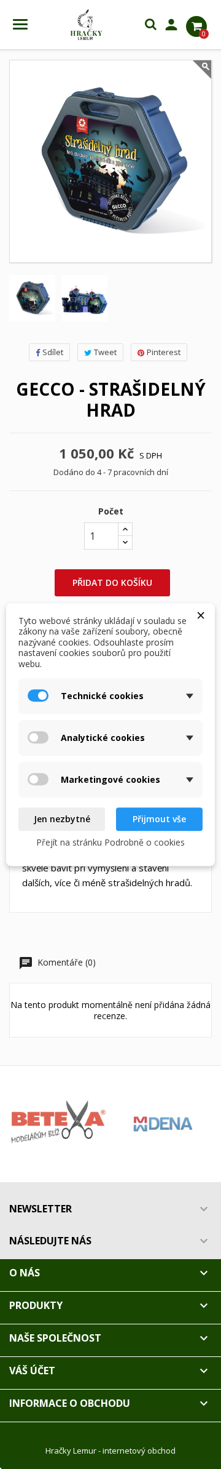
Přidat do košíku (112, 582)
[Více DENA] (163, 1124)
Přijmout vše (159, 819)
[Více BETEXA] (58, 1124)
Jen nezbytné (62, 819)
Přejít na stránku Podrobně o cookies (110, 842)
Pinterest (163, 352)
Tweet (105, 352)
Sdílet (52, 352)
